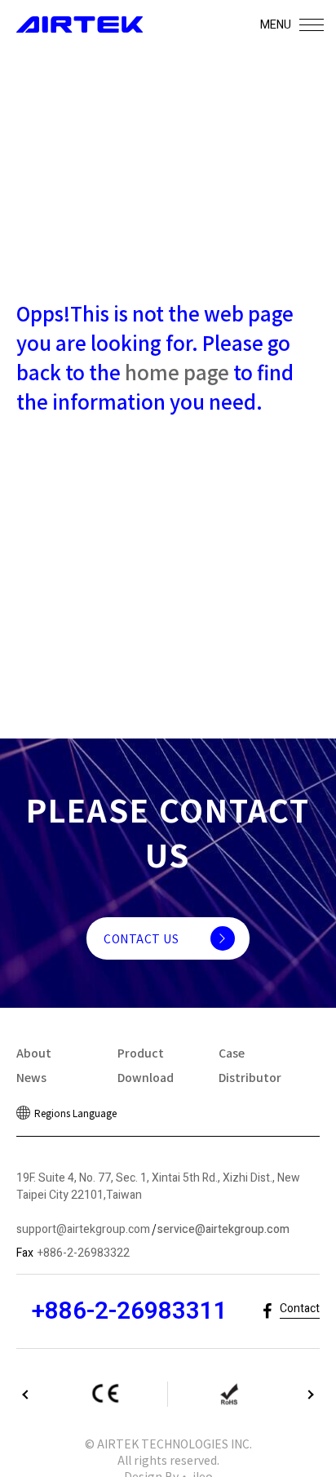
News (31, 1077)
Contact (300, 1308)
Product (140, 1053)
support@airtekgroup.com (83, 1229)
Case (232, 1053)
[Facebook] (267, 1311)
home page (177, 371)
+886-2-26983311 (129, 1311)
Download (145, 1077)
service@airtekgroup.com (223, 1229)
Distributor (250, 1077)
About (33, 1053)
